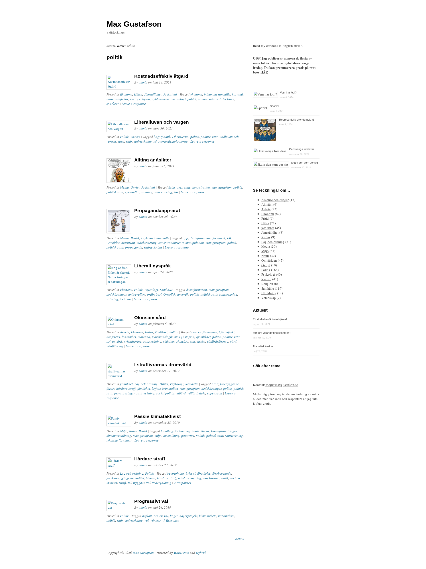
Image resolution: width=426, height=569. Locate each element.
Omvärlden (269, 260)
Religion (267, 283)
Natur (133, 431)
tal (129, 482)
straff (122, 482)
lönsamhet (129, 336)
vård (233, 341)
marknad (144, 336)
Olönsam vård (150, 317)
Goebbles (113, 242)
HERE (298, 45)
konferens (113, 336)
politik (191, 99)
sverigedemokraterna (173, 141)
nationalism (226, 515)
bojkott (147, 515)
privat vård (114, 341)
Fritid (265, 218)
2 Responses (182, 482)
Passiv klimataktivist (157, 416)
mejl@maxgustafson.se (281, 384)
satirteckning (226, 99)
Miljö (123, 431)
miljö (158, 435)
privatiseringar (124, 393)
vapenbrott (214, 393)
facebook (219, 238)
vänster (155, 520)
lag (199, 478)
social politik (165, 393)
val (148, 482)
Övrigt (135, 187)
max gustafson (140, 99)
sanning (146, 192)
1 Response (171, 520)
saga (121, 141)
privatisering (133, 341)
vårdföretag (114, 346)
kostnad (237, 94)
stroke (201, 341)
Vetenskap (268, 297)
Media (124, 187)
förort (110, 388)
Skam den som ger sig (304, 162)
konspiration (201, 187)
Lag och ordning (146, 384)
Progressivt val (151, 501)
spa (192, 341)
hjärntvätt (128, 242)
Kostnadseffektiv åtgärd (161, 76)
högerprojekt (188, 515)
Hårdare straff (149, 458)
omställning (171, 435)
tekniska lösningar (119, 440)
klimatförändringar (224, 431)
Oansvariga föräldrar (301, 149)
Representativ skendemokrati (296, 119)
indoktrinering (147, 242)
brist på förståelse (198, 473)
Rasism (135, 136)
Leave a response (134, 103)
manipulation (194, 242)
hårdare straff (126, 388)
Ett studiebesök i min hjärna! (270, 319)
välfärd (181, 393)
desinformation (200, 238)
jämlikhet (161, 332)
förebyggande (229, 384)
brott (215, 384)
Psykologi (170, 94)
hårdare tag (186, 478)
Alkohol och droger (275, 199)
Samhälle (162, 238)
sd (155, 141)
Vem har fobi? (288, 92)
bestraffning (175, 473)
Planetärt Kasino (263, 346)
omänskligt (178, 99)
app (185, 238)
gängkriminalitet (132, 478)
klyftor (156, 388)
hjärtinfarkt (227, 332)
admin (143, 82)
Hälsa (138, 94)
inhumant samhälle (217, 94)
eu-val (164, 515)
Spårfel (274, 106)
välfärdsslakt (196, 393)
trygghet (138, 482)
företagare (210, 332)
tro (176, 192)
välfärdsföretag (217, 341)
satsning (112, 299)
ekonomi (196, 94)
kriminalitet (170, 388)
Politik (124, 136)
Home (120, 46)
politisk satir (206, 99)
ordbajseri (154, 294)
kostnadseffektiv (117, 99)
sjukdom (169, 341)
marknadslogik (162, 336)
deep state (184, 187)
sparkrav (112, 103)
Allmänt (266, 204)
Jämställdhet (153, 94)
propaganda (133, 247)
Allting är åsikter (152, 159)
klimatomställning (118, 435)
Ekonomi (126, 94)
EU (156, 515)
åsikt (171, 187)
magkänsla (210, 478)
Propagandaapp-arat (157, 210)
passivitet (187, 435)
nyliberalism (160, 99)
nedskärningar (116, 294)
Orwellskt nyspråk (175, 294)
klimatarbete (207, 515)
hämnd (150, 478)
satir (129, 141)
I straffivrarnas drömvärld (162, 364)
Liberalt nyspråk (152, 265)
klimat (205, 431)
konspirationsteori (171, 242)
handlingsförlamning (175, 431)
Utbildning (268, 293)
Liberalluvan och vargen (161, 122)
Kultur (265, 237)
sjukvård (182, 341)
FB (229, 238)
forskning (113, 478)
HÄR (264, 72)
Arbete (124, 332)
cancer (196, 332)
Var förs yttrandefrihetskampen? (272, 332)
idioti (195, 431)
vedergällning (161, 482)
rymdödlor (132, 192)
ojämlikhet (203, 336)
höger (174, 515)
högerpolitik (162, 136)
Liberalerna (180, 136)
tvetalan (125, 299)
